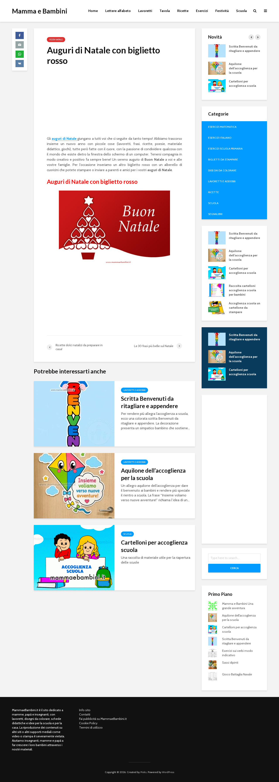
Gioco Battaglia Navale (237, 674)
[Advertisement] (114, 102)
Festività (222, 11)
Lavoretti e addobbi (134, 390)
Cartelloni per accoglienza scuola (154, 546)
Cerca (234, 568)
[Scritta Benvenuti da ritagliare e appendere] (74, 413)
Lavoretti (145, 11)
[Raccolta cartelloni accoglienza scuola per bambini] (217, 290)
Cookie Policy (88, 723)
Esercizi (202, 11)
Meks (143, 772)
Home (93, 11)
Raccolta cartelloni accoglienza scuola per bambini (242, 290)
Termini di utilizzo (91, 727)
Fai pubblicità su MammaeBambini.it (103, 719)
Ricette (183, 11)
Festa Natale (56, 39)
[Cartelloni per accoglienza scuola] (74, 557)
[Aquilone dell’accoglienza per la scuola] (74, 485)
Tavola (165, 11)
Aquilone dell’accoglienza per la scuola (153, 474)
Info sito (84, 710)
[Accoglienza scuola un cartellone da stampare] (217, 307)
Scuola (241, 11)
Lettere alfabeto (118, 11)
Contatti (84, 714)
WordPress (168, 772)
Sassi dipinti (230, 662)
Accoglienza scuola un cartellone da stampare (244, 307)
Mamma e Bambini (39, 11)
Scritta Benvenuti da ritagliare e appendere (149, 402)
